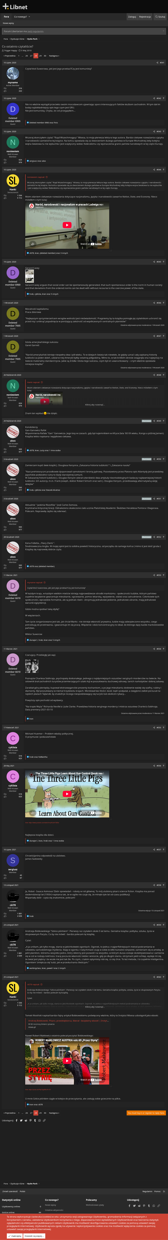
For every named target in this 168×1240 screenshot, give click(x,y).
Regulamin (147, 1191)
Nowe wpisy (8, 23)
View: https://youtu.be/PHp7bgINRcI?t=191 (38, 1089)
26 (26, 55)
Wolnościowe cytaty (95, 1205)
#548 (159, 375)
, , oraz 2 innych (47, 968)
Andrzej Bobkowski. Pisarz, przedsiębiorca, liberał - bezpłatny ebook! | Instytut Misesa (72, 1020)
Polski (22, 1191)
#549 (159, 421)
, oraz (44, 490)
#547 (159, 336)
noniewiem (13, 151)
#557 (159, 849)
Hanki (13, 189)
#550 (159, 459)
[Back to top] (163, 98)
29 (40, 55)
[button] (29, 16)
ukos (12, 440)
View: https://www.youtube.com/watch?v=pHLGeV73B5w (42, 823)
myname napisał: (35, 582)
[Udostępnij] (157, 62)
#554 (159, 649)
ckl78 (13, 905)
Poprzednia (10, 55)
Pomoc (157, 1191)
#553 (159, 575)
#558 (159, 885)
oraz (43, 122)
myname (13, 82)
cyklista (13, 747)
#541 (162, 62)
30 (45, 55)
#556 (159, 765)
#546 (159, 303)
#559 (159, 925)
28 (36, 55)
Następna (53, 55)
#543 (159, 131)
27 (31, 55)
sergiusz (12, 869)
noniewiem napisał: (36, 177)
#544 (159, 169)
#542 (159, 98)
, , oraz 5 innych (43, 294)
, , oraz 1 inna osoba (45, 450)
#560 (159, 977)
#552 (159, 537)
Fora (6, 16)
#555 (159, 727)
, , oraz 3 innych (48, 253)
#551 (159, 498)
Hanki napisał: (33, 382)
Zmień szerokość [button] (10, 1191)
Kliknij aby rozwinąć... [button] (95, 404)
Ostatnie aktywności (54, 1210)
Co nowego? (20, 16)
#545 (159, 261)
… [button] (22, 55)
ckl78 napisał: (33, 984)
